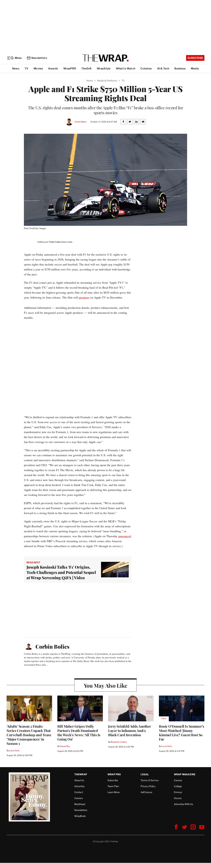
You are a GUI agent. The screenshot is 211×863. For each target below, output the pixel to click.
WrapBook (80, 816)
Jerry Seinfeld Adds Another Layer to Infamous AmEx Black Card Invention (129, 730)
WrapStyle (104, 68)
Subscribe (195, 58)
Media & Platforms (107, 80)
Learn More (113, 792)
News (15, 68)
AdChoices (146, 792)
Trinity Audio (54, 242)
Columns (146, 68)
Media (195, 68)
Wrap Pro (114, 774)
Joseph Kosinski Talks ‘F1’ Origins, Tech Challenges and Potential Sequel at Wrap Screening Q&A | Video (61, 572)
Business (180, 68)
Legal (145, 774)
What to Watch (125, 68)
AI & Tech (163, 68)
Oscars (177, 798)
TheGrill (86, 68)
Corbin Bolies (80, 121)
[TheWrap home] (105, 58)
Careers (78, 798)
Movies (38, 68)
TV (26, 68)
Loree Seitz (14, 750)
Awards (53, 68)
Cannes (178, 780)
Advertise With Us (183, 804)
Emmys (178, 792)
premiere (84, 297)
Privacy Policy (148, 786)
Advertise (79, 786)
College (178, 786)
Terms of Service (150, 780)
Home (90, 80)
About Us (79, 780)
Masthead (79, 804)
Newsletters (39, 58)
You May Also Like (105, 685)
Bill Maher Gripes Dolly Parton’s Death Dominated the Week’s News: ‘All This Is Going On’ (78, 732)
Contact (78, 792)
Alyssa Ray (65, 746)
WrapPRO (69, 68)
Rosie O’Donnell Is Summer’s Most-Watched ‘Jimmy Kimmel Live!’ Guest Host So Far (181, 732)
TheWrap (80, 774)
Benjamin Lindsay (119, 742)
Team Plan (113, 786)
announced (124, 536)
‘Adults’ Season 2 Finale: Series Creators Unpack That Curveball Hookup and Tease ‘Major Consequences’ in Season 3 (29, 734)
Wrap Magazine (185, 774)
